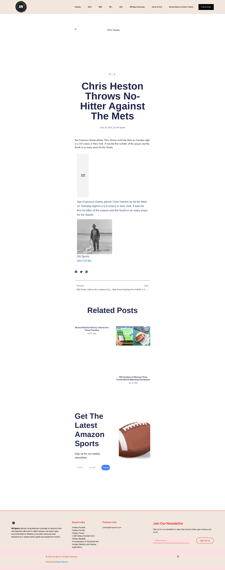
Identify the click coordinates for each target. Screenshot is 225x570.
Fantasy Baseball (78, 538)
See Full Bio (84, 260)
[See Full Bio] (93, 260)
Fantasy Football (78, 527)
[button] (76, 272)
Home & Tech (157, 7)
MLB (90, 7)
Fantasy (78, 7)
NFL (110, 7)
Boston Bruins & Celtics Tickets (181, 7)
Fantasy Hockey (78, 530)
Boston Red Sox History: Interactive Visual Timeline (92, 328)
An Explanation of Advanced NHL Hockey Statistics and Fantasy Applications (85, 544)
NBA (100, 7)
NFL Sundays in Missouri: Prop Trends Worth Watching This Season (133, 378)
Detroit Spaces (62, 562)
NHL (121, 7)
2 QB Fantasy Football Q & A (83, 536)
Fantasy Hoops (78, 533)
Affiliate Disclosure (137, 7)
